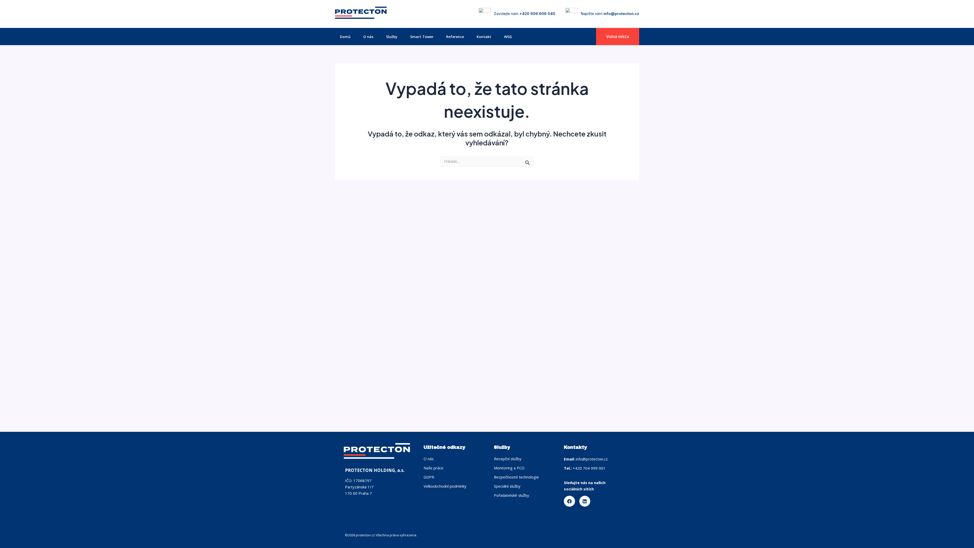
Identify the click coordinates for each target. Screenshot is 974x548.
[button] (617, 36)
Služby (391, 36)
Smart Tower (421, 36)
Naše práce (433, 467)
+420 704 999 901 (589, 468)
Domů (345, 36)
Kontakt (484, 36)
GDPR (429, 477)
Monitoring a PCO (509, 467)
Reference (455, 36)
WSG (508, 36)
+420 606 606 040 (537, 13)
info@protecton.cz (621, 13)
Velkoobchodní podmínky (445, 486)
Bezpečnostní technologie (516, 477)
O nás (368, 36)
